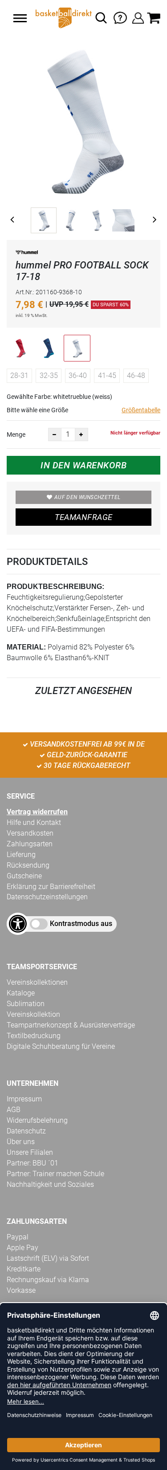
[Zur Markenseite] (27, 254)
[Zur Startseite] (63, 17)
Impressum (24, 1099)
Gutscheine (24, 876)
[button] (20, 18)
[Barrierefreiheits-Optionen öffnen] (18, 924)
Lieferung (21, 854)
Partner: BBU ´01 (32, 1163)
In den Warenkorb (83, 465)
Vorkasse (21, 1290)
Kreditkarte (24, 1269)
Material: (26, 647)
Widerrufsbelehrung (37, 1120)
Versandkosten (30, 833)
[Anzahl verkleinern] (54, 434)
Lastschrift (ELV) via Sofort (48, 1258)
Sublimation (26, 1003)
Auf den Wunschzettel (87, 497)
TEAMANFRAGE (84, 517)
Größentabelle (141, 410)
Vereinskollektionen (37, 982)
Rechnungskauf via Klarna (48, 1279)
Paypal (18, 1237)
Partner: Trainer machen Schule (55, 1174)
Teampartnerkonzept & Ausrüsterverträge (71, 1025)
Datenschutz (26, 1131)
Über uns (21, 1141)
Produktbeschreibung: (55, 586)
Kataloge (21, 993)
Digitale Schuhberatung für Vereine (61, 1046)
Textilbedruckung (34, 1035)
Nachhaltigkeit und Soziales (50, 1184)
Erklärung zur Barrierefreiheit (51, 886)
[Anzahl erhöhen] (81, 434)
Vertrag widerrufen (37, 812)
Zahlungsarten (30, 844)
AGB (13, 1109)
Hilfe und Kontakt (34, 822)
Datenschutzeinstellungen (47, 897)
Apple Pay (22, 1247)
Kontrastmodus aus (81, 923)
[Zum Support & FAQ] (120, 17)
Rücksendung (28, 865)
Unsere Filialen (30, 1152)
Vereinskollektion (33, 1014)
